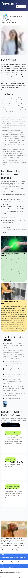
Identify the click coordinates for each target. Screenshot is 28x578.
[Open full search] (24, 6)
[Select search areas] (17, 6)
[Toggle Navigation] (16, 3)
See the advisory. (9, 422)
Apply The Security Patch (10, 425)
